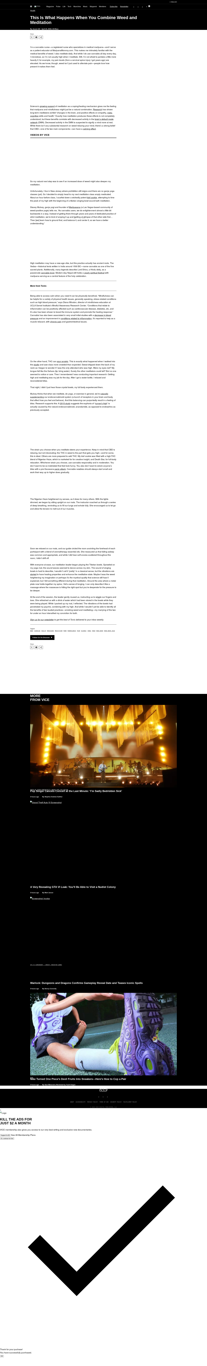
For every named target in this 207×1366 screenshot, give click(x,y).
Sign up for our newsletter (42, 619)
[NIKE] (103, 1034)
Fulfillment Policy (130, 1102)
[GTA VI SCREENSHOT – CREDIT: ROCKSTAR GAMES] (103, 842)
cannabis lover (48, 272)
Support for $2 (5, 1135)
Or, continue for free (7, 1138)
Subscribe (114, 6)
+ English (173, 2)
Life (64, 6)
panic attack (60, 468)
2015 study (65, 403)
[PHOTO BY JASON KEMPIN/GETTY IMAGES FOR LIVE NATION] (103, 746)
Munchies (77, 6)
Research (97, 109)
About (72, 1102)
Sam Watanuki (50, 1085)
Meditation (58, 631)
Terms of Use (104, 1102)
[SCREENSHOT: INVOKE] (103, 938)
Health (32, 11)
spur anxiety (62, 361)
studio (36, 364)
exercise (37, 631)
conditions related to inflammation (76, 318)
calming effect (89, 128)
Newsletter (124, 6)
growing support (47, 106)
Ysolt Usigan (70, 1085)
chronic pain (55, 321)
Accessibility (80, 1102)
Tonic (89, 631)
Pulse (58, 6)
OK (2, 1356)
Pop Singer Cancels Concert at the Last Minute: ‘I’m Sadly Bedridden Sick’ (76, 791)
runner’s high (101, 403)
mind (65, 631)
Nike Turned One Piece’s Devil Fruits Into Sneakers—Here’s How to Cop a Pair (78, 1079)
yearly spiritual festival (94, 272)
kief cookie (92, 197)
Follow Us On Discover (41, 637)
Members (102, 6)
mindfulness (72, 631)
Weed (93, 631)
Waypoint (93, 6)
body (31, 631)
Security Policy (116, 1102)
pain (78, 631)
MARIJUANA (50, 631)
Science (83, 631)
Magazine (50, 6)
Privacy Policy (92, 1102)
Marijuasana (74, 207)
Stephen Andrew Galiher (53, 797)
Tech (69, 6)
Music (85, 6)
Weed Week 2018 (109, 631)
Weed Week (99, 631)
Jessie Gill (36, 29)
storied (33, 574)
